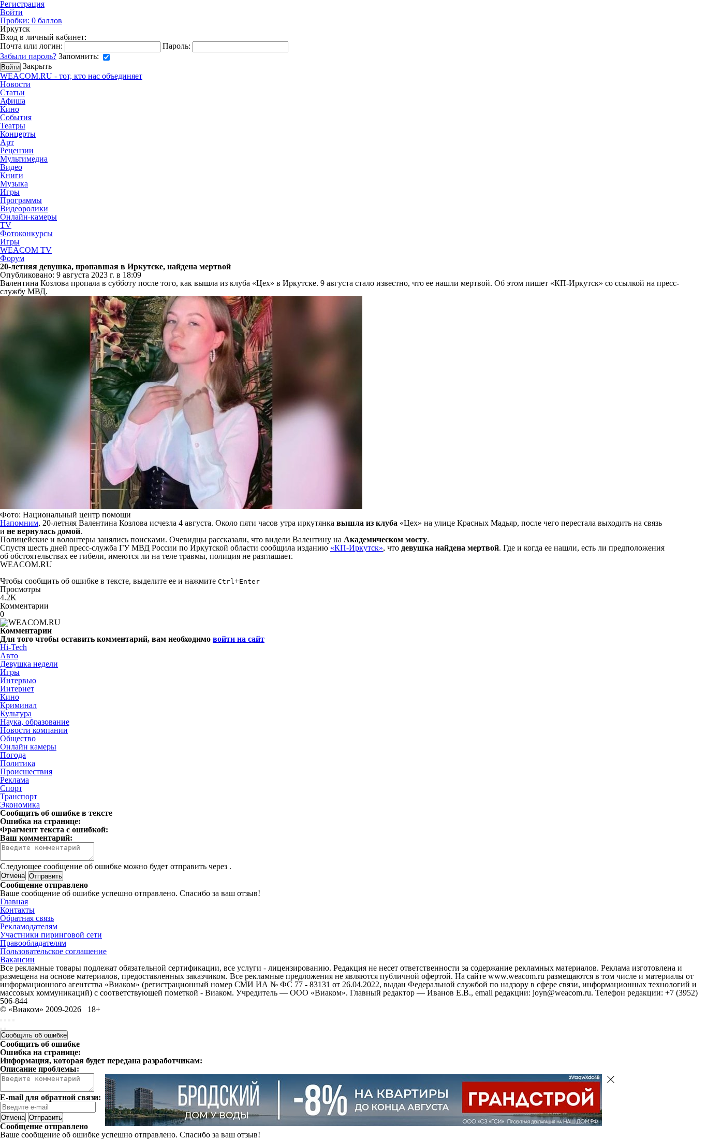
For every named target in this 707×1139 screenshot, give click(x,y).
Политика (17, 763)
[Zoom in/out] (13, 1020)
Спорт (11, 788)
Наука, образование (34, 721)
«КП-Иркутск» (356, 547)
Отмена (13, 876)
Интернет (17, 688)
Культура (16, 713)
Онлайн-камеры (28, 216)
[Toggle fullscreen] (9, 1020)
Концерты (18, 133)
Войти (11, 12)
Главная (14, 901)
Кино (9, 109)
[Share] (5, 1020)
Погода (13, 755)
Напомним (19, 522)
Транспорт (18, 796)
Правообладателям (33, 943)
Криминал (18, 705)
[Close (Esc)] (1, 1020)
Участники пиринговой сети (51, 934)
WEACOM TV (26, 250)
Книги (11, 175)
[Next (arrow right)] (5, 1029)
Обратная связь (27, 918)
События (16, 117)
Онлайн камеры (28, 746)
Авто (9, 655)
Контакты (17, 909)
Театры (12, 125)
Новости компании (34, 730)
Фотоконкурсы (26, 233)
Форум (12, 258)
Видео (11, 167)
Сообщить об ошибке (34, 1035)
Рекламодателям (28, 926)
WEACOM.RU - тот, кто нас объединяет (71, 75)
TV (5, 225)
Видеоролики (24, 208)
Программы (21, 200)
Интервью (18, 680)
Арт (7, 142)
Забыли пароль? (28, 56)
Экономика (20, 804)
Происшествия (26, 771)
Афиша (12, 100)
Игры (10, 192)
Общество (18, 738)
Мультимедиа (24, 158)
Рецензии (17, 150)
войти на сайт (238, 639)
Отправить (45, 1117)
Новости (15, 84)
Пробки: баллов (31, 20)
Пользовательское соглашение (53, 951)
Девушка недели (29, 663)
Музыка (14, 183)
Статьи (12, 92)
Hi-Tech (13, 647)
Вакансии (17, 959)
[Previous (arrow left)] (1, 1029)
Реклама (14, 779)
